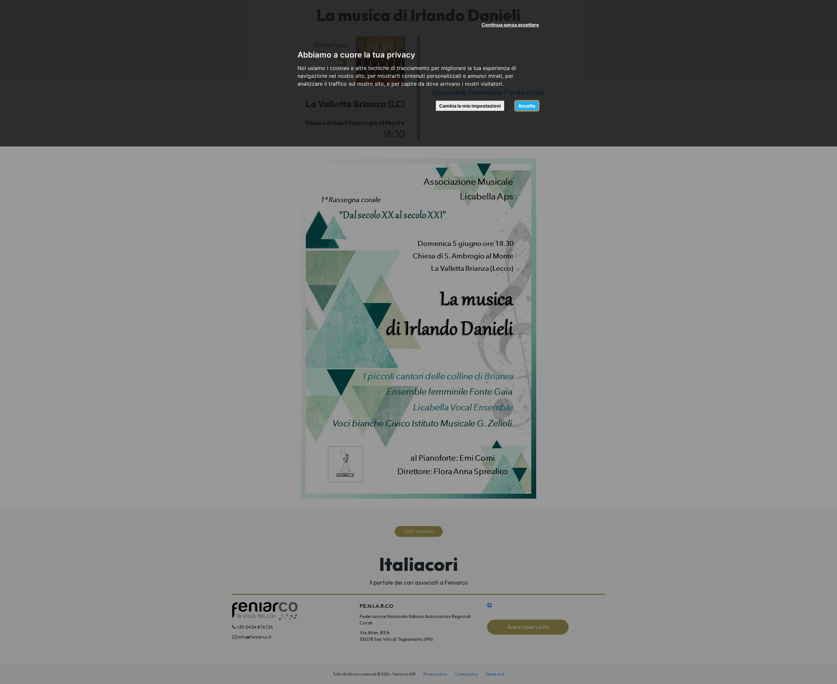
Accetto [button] (527, 106)
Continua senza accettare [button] (510, 24)
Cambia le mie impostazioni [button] (470, 106)
